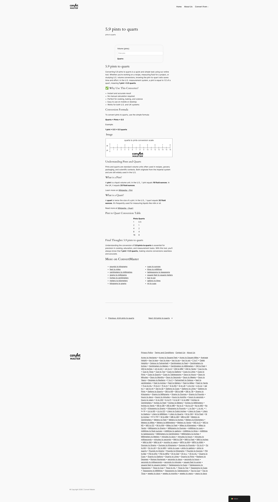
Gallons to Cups (172, 389)
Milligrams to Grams (157, 428)
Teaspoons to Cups (198, 468)
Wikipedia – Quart (125, 208)
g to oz (199, 386)
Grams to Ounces (179, 394)
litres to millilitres (154, 269)
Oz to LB (152, 448)
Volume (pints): (123, 49)
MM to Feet (189, 439)
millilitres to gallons (172, 431)
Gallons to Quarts (155, 391)
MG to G (197, 422)
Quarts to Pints (187, 456)
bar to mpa (165, 360)
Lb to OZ (161, 411)
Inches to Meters (175, 403)
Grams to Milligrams (160, 394)
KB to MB (170, 406)
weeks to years (186, 473)
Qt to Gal (175, 454)
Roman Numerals (158, 459)
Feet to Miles (188, 383)
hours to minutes (162, 397)
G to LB (182, 386)
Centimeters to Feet (179, 363)
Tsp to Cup (195, 471)
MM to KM (147, 442)
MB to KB (185, 417)
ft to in (157, 386)
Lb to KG (151, 411)
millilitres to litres (190, 431)
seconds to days (175, 459)
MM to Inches (202, 439)
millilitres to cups (195, 428)
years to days (201, 473)
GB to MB (179, 391)
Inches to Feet (160, 403)
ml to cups (151, 283)
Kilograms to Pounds (177, 408)
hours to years (147, 400)
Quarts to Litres (172, 456)
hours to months (179, 397)
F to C (170, 380)
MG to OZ (150, 425)
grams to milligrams (118, 275)
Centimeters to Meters (158, 366)
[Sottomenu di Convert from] (207, 6)
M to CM (189, 414)
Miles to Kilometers (188, 425)
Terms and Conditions (164, 353)
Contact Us (180, 353)
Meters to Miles (148, 422)
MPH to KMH (197, 442)
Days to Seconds (173, 377)
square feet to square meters (160, 275)
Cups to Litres (189, 372)
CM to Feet (200, 366)
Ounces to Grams (148, 445)
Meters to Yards (184, 422)
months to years (171, 442)
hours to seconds (196, 397)
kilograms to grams (118, 283)
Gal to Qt (159, 389)
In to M (176, 400)
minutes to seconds (162, 439)
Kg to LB (189, 406)
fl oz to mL (147, 386)
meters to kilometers (119, 281)
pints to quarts (110, 35)
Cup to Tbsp (148, 372)
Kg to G (180, 406)
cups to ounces (154, 266)
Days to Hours (190, 374)
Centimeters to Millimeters (182, 366)
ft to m (165, 386)
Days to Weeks (189, 377)
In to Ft (168, 400)
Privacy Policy (147, 353)
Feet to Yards (202, 383)
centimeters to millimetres (121, 272)
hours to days (147, 397)
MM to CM (177, 439)
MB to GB (174, 417)
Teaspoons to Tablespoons (177, 471)
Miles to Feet (171, 425)
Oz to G (200, 445)
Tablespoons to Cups (178, 465)
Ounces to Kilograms (167, 445)
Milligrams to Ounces (177, 428)
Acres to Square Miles (189, 358)
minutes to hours (185, 437)
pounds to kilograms (118, 266)
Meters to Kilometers (194, 420)
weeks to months (170, 473)
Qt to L (184, 454)
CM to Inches (146, 369)
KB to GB (161, 406)
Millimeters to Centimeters (167, 434)
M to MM (164, 417)
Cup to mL (202, 369)
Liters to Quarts (176, 414)
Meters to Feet (160, 420)
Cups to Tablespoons (172, 374)
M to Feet (199, 414)
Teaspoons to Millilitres (153, 471)
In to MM (185, 400)
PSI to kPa (152, 454)
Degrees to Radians (156, 380)
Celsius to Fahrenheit (159, 363)
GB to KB (169, 391)
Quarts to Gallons (155, 456)
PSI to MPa (164, 454)
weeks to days (154, 473)
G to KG (173, 386)
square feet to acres (192, 462)
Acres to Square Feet (168, 358)
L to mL (200, 408)
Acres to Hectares (149, 358)
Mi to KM (160, 425)
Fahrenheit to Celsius (184, 380)
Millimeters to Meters (150, 437)
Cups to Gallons (174, 372)
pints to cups (173, 448)
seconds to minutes (172, 462)
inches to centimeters (119, 278)
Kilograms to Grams (156, 408)
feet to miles (115, 269)
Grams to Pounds (196, 394)
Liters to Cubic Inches (176, 411)
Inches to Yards (148, 406)
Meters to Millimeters (166, 422)
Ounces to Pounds (187, 445)
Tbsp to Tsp (183, 468)
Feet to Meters (174, 383)
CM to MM (178, 369)
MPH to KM (185, 442)
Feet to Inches (160, 383)
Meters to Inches (176, 420)
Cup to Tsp (160, 372)
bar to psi (151, 278)
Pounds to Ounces (195, 451)
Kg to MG (199, 406)
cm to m (168, 369)
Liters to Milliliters (159, 414)
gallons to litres (154, 281)
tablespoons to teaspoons (158, 272)
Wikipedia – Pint (125, 190)
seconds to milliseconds (151, 462)
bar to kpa (153, 360)
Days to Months (157, 377)
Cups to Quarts (154, 374)
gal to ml (149, 389)
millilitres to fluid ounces (151, 431)
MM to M (157, 442)
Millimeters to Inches (190, 434)
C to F (195, 360)
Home (179, 7)
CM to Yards (190, 369)
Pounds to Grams (156, 451)
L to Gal (191, 408)
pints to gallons (188, 448)
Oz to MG (162, 448)
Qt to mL (193, 454)
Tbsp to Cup (158, 468)
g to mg (190, 386)
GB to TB (189, 391)
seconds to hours (191, 459)
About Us (191, 353)
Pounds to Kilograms (175, 451)
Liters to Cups (194, 411)
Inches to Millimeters (194, 403)
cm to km (159, 369)
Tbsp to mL (171, 468)
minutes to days (169, 437)
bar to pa (176, 360)
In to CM (159, 400)
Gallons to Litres (189, 389)
